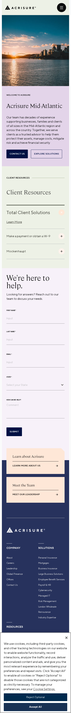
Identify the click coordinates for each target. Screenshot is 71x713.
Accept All (35, 707)
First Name (11, 310)
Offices (9, 579)
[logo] (20, 7)
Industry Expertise (47, 617)
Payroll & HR (44, 585)
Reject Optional (35, 697)
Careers (10, 563)
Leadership (11, 568)
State (9, 377)
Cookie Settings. (44, 689)
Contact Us (12, 585)
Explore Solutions (46, 153)
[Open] (62, 385)
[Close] (66, 638)
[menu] (61, 7)
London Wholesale (47, 606)
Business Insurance (47, 568)
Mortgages (43, 563)
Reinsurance (44, 612)
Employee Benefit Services (51, 579)
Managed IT (44, 595)
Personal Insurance (47, 557)
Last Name (11, 331)
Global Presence (14, 574)
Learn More (14, 222)
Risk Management (47, 601)
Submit (14, 431)
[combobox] (32, 385)
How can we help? (13, 400)
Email (9, 354)
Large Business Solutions (50, 574)
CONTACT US (17, 153)
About (9, 557)
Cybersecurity (45, 590)
